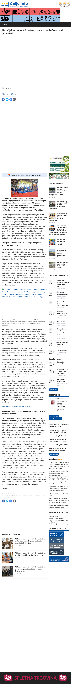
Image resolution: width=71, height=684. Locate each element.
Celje (5, 495)
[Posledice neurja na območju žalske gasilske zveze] (52, 265)
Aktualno (6, 493)
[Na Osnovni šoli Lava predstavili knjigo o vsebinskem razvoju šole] (52, 204)
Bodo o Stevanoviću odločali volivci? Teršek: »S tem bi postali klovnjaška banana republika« (59, 500)
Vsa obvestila (54, 454)
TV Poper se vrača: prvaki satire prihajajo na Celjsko (63, 242)
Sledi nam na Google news (10, 99)
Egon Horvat (8, 88)
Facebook (3, 99)
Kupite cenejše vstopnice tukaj (58, 524)
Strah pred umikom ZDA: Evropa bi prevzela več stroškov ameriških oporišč (58, 473)
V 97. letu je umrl (62, 401)
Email (14, 99)
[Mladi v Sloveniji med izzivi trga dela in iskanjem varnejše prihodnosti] (52, 216)
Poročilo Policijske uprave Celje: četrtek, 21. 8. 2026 (57, 431)
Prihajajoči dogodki (59, 275)
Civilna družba (53, 516)
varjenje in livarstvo (7, 497)
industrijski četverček (33, 495)
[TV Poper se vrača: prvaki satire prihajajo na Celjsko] (52, 242)
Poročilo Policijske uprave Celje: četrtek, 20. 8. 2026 (57, 440)
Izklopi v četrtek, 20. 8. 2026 (58, 445)
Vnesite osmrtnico (55, 419)
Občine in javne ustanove (57, 518)
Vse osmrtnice (54, 416)
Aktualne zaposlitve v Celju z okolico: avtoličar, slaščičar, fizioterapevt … (30, 554)
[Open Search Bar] (68, 24)
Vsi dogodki (53, 389)
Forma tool (18, 495)
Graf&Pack (24, 495)
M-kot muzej (61, 321)
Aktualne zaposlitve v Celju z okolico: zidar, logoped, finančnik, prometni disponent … (30, 569)
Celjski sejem (10, 495)
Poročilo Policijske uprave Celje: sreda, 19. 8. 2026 (57, 449)
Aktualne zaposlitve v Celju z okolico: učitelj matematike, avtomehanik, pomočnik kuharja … (30, 541)
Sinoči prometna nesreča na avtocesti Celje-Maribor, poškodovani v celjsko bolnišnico (58, 192)
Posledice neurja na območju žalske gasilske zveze (62, 265)
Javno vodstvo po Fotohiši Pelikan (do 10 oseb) (63, 371)
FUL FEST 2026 (62, 350)
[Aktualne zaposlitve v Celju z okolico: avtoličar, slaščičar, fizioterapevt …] (7, 562)
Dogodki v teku (55, 359)
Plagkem (42, 495)
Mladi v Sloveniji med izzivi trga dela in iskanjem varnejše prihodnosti (58, 217)
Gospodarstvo (13, 493)
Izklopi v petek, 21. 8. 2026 (57, 436)
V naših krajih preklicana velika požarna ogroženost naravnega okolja (58, 253)
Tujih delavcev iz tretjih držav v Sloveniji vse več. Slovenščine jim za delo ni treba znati (58, 488)
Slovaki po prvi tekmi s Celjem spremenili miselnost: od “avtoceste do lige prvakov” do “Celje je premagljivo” (58, 230)
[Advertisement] (24, 163)
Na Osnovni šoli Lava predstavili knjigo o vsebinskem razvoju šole (58, 205)
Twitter (7, 99)
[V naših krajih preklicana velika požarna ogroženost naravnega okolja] (52, 252)
